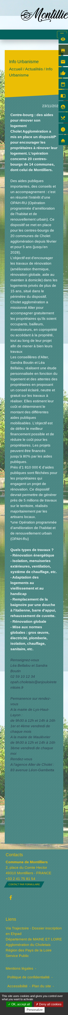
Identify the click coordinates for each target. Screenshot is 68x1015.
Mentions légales (19, 968)
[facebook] (11, 898)
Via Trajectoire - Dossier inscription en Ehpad (34, 931)
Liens (11, 919)
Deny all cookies (49, 1004)
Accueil (15, 69)
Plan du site (41, 986)
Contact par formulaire (24, 884)
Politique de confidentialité (28, 977)
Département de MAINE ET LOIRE (34, 939)
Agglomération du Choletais (28, 945)
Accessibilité (17, 986)
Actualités (34, 69)
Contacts (14, 854)
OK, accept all (20, 1004)
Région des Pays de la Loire (29, 950)
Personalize (35, 1009)
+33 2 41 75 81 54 (20, 879)
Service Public (17, 956)
